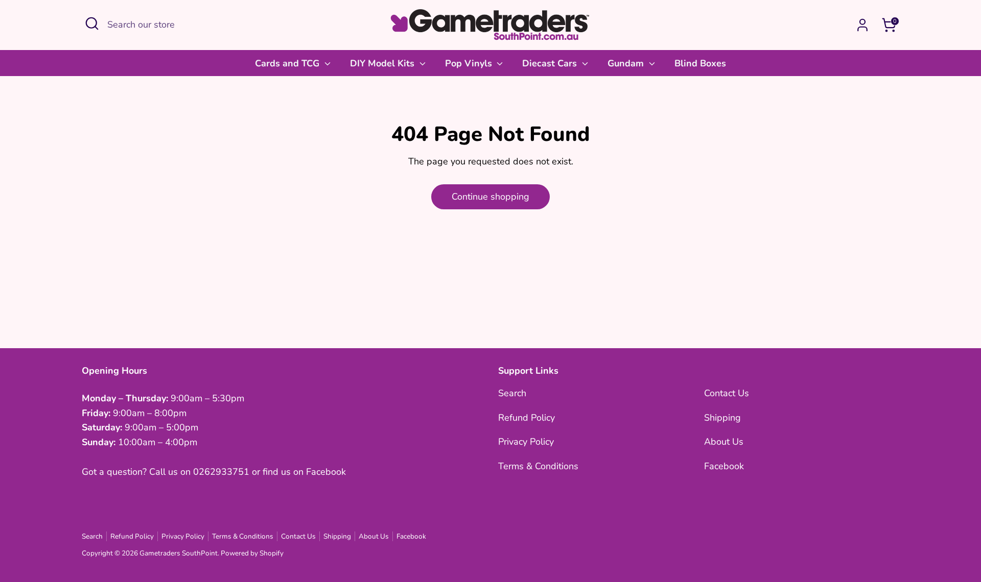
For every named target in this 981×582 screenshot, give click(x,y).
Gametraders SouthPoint (178, 553)
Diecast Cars (550, 63)
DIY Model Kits (383, 63)
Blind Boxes (700, 63)
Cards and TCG (288, 63)
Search (512, 393)
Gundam (627, 63)
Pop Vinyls (470, 63)
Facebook (724, 466)
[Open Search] (92, 23)
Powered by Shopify (252, 553)
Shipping (722, 417)
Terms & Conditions (538, 466)
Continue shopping (490, 196)
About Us (723, 441)
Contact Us (726, 393)
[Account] (862, 25)
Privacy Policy (526, 441)
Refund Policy (526, 417)
